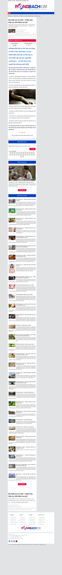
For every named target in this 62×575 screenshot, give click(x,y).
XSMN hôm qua (32, 519)
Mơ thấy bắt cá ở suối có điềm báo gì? (24, 419)
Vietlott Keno (41, 524)
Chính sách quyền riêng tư (12, 538)
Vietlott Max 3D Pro (42, 522)
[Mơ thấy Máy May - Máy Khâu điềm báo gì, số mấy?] (12, 316)
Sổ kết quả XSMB (14, 522)
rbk (10, 544)
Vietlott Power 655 (42, 519)
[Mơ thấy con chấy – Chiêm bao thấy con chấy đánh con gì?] (12, 438)
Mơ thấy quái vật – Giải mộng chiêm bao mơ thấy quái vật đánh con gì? (26, 237)
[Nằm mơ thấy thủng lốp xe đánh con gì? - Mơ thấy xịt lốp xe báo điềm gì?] (12, 248)
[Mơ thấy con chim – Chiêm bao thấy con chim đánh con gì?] (12, 404)
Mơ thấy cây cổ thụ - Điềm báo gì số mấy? (25, 344)
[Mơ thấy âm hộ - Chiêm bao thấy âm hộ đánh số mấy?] (12, 201)
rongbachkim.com (24, 544)
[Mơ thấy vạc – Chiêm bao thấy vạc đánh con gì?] (12, 476)
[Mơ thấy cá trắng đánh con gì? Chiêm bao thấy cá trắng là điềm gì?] (12, 466)
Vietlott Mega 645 (42, 517)
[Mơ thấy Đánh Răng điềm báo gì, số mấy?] (12, 287)
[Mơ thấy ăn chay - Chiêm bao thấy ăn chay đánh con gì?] (12, 220)
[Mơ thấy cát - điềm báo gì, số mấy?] (12, 327)
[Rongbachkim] (31, 7)
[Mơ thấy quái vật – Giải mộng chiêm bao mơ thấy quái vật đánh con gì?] (12, 238)
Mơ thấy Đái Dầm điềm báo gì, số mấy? (24, 294)
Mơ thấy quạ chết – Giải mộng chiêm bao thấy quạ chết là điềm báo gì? (26, 382)
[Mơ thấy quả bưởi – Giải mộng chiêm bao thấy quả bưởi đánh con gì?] (12, 356)
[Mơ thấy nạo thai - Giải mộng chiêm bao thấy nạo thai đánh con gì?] (12, 306)
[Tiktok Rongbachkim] (16, 542)
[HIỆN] (20, 40)
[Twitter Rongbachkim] (12, 542)
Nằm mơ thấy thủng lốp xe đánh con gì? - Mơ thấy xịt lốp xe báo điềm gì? (26, 246)
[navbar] (9, 13)
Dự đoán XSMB (13, 524)
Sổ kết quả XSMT (23, 522)
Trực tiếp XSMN (32, 517)
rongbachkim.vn (36, 544)
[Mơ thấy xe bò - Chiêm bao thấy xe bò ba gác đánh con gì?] (12, 413)
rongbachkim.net (30, 544)
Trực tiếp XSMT (22, 517)
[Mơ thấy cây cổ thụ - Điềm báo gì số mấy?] (12, 346)
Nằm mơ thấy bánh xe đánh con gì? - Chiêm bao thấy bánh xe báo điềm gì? (26, 277)
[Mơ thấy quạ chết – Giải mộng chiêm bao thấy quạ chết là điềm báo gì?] (12, 383)
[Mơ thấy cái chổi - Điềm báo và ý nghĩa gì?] (12, 428)
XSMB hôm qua (13, 519)
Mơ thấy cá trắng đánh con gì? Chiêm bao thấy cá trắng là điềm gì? (26, 465)
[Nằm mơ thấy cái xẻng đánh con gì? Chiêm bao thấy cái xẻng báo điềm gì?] (12, 337)
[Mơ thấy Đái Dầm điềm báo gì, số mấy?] (12, 296)
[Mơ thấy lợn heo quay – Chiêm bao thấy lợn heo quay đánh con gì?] (12, 257)
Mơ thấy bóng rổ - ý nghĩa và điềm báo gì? (25, 392)
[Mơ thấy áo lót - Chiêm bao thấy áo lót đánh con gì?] (12, 269)
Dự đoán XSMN (32, 524)
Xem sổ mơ (22, 190)
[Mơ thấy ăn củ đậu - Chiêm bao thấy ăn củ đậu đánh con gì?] (12, 449)
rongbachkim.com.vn (16, 535)
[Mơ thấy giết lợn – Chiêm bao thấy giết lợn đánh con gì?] (12, 457)
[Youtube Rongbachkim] (14, 542)
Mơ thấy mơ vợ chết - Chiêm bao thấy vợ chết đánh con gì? (21, 182)
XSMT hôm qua (22, 519)
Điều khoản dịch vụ (21, 538)
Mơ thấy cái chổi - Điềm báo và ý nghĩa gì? (25, 426)
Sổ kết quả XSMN (32, 522)
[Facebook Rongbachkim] (9, 542)
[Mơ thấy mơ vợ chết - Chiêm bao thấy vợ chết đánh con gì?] (11, 31)
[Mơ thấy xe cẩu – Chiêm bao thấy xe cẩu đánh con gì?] (12, 375)
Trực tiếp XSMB (13, 517)
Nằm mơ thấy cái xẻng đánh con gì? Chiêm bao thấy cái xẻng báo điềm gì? (26, 335)
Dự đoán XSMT (22, 524)
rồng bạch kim (14, 544)
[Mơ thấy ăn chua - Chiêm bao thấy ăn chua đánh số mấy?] (12, 230)
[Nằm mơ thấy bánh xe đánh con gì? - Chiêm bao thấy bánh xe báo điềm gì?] (12, 278)
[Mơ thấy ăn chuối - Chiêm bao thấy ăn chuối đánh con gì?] (12, 211)
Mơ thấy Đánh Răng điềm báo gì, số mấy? (25, 285)
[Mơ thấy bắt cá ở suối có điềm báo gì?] (12, 421)
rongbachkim (19, 544)
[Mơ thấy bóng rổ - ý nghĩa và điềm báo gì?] (12, 394)
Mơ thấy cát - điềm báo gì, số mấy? (23, 325)
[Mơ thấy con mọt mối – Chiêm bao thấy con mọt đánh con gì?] (12, 365)
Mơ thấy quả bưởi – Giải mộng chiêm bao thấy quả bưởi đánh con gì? (26, 354)
